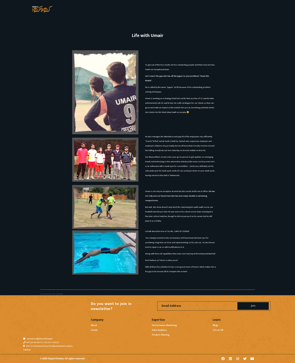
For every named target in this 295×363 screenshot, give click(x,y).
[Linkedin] (230, 358)
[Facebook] (223, 358)
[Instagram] (237, 358)
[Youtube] (252, 358)
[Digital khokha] (42, 9)
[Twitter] (245, 358)
